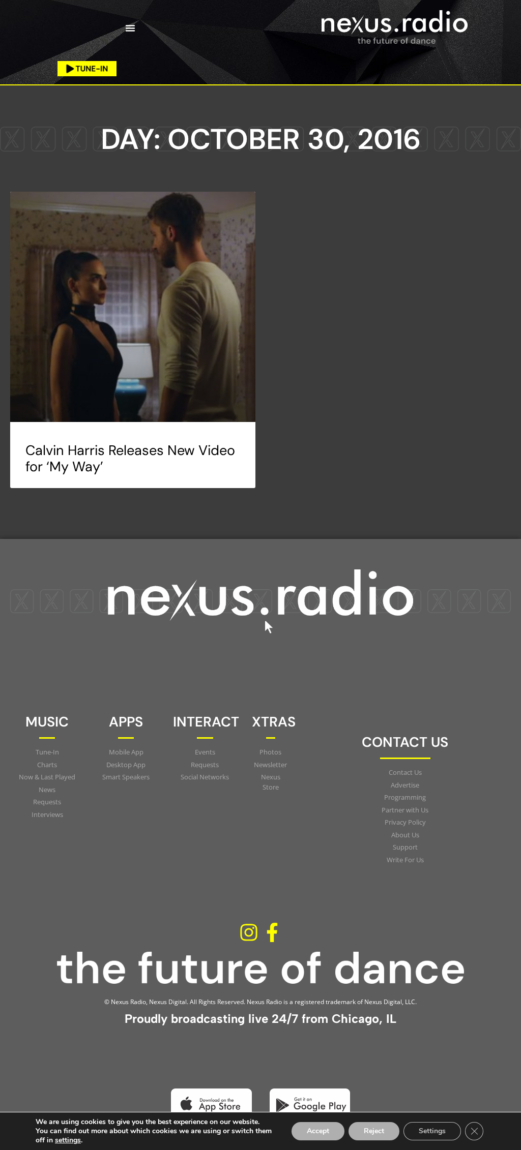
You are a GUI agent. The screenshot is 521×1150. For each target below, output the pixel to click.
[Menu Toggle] (130, 28)
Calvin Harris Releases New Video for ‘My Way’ (130, 458)
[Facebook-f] (272, 932)
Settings (432, 1131)
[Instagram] (248, 932)
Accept (318, 1131)
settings (68, 1140)
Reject (374, 1131)
